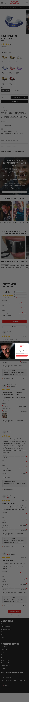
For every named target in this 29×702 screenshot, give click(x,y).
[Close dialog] (28, 343)
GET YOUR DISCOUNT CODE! (22, 355)
